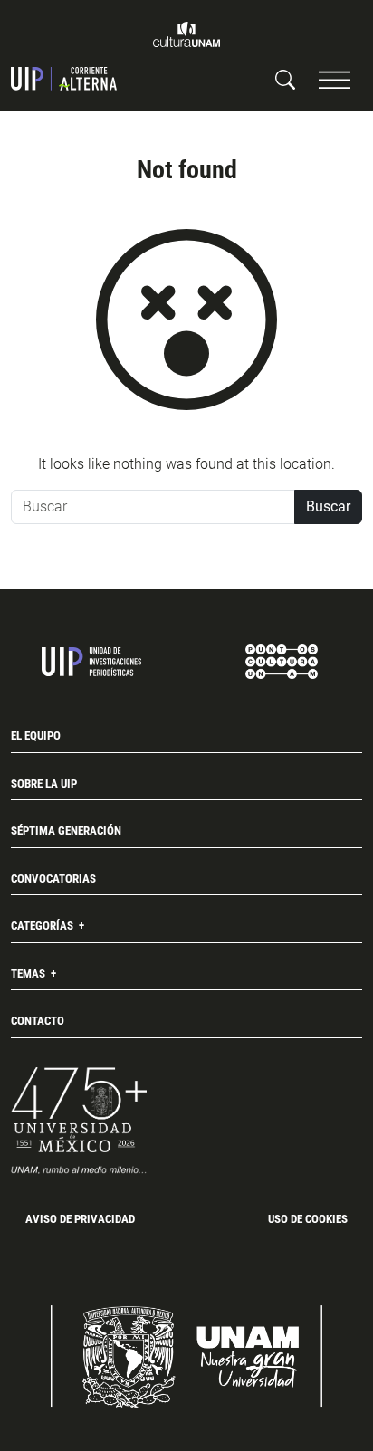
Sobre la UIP (44, 783)
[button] (334, 79)
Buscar (328, 506)
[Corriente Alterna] (64, 79)
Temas (29, 973)
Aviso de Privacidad (80, 1219)
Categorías (43, 925)
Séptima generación (66, 830)
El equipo (36, 735)
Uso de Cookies (308, 1219)
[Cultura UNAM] (186, 34)
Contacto (37, 1020)
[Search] (285, 79)
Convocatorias (53, 878)
